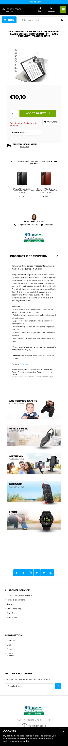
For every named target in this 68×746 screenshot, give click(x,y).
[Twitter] (23, 572)
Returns (10, 604)
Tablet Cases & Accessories (41, 369)
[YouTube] (37, 572)
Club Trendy (12, 613)
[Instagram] (30, 572)
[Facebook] (16, 572)
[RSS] (50, 572)
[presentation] (43, 19)
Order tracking (14, 609)
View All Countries (10, 655)
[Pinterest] (43, 572)
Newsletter (12, 617)
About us (11, 640)
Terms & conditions (16, 600)
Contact (11, 649)
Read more (24, 146)
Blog (9, 645)
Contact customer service (19, 595)
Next (60, 187)
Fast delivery (35, 2)
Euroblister (24, 364)
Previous (7, 187)
